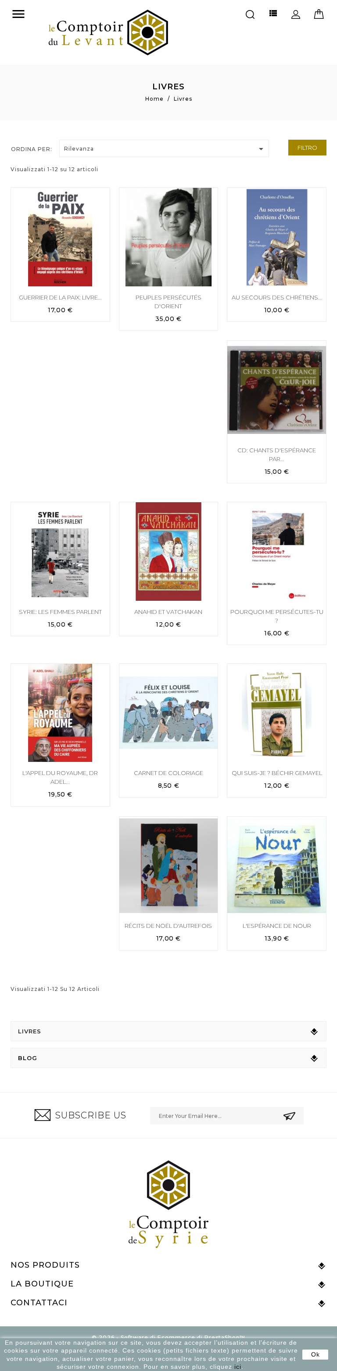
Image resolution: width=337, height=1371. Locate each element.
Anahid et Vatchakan (168, 611)
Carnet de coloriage (168, 772)
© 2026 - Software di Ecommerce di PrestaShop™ (168, 1337)
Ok (315, 1354)
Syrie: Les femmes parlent (60, 611)
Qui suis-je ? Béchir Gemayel (277, 772)
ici (237, 1366)
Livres (29, 1031)
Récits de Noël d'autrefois (168, 925)
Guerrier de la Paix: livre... (60, 297)
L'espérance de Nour (277, 925)
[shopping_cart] (318, 12)
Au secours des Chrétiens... (277, 297)
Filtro (307, 147)
